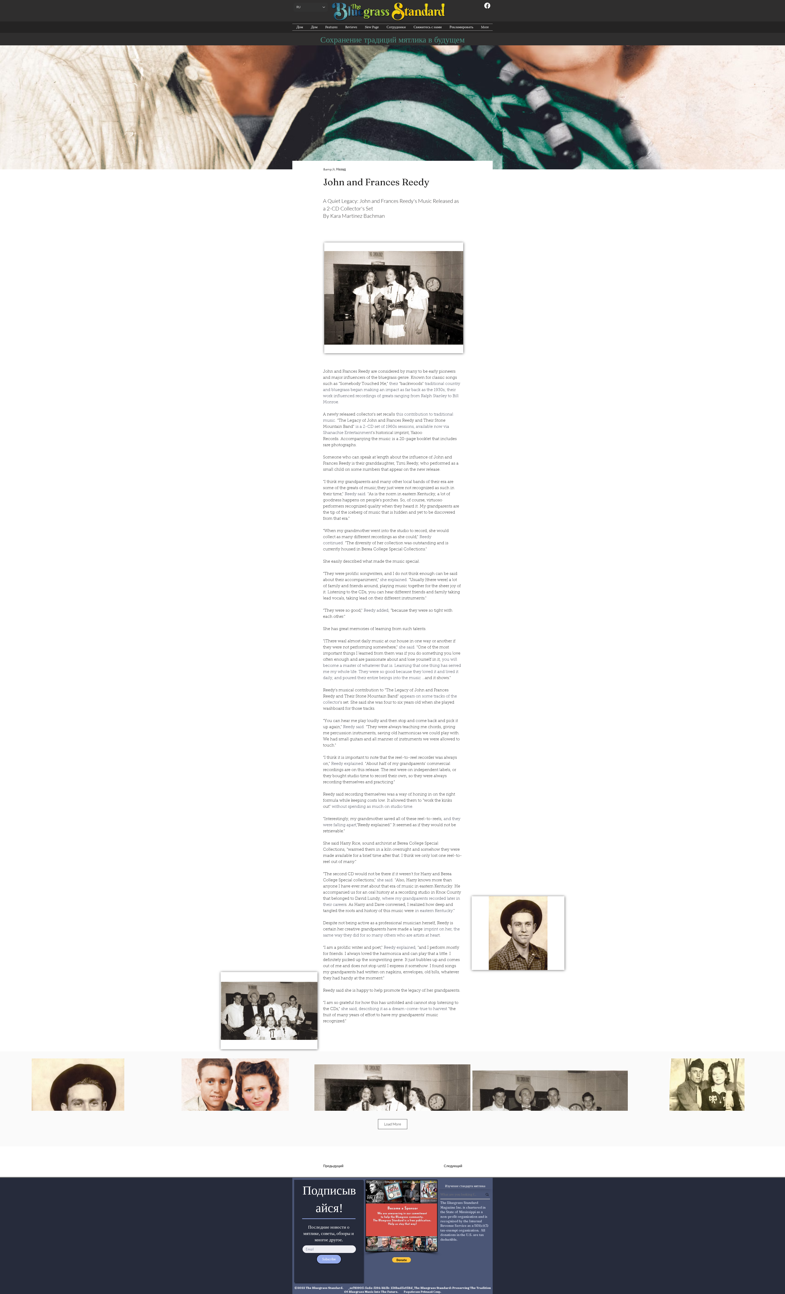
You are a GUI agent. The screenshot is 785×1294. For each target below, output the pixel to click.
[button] (393, 297)
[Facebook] (487, 6)
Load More (392, 1124)
